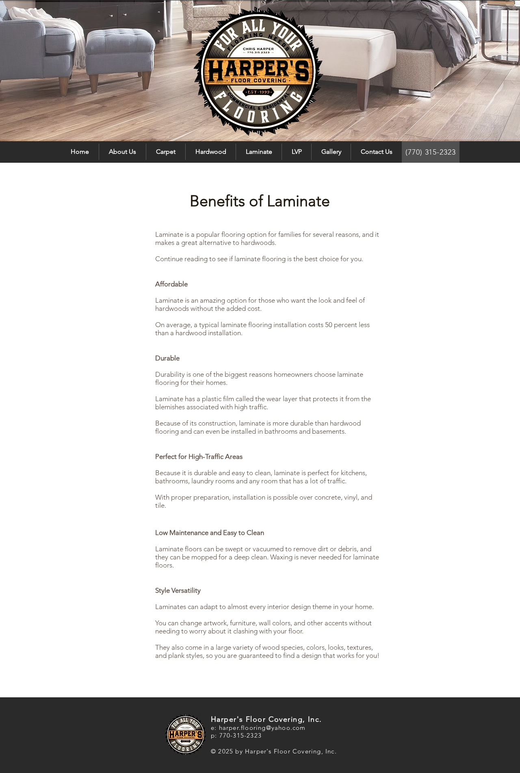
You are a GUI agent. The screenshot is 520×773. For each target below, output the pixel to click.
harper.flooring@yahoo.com (262, 728)
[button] (165, 152)
